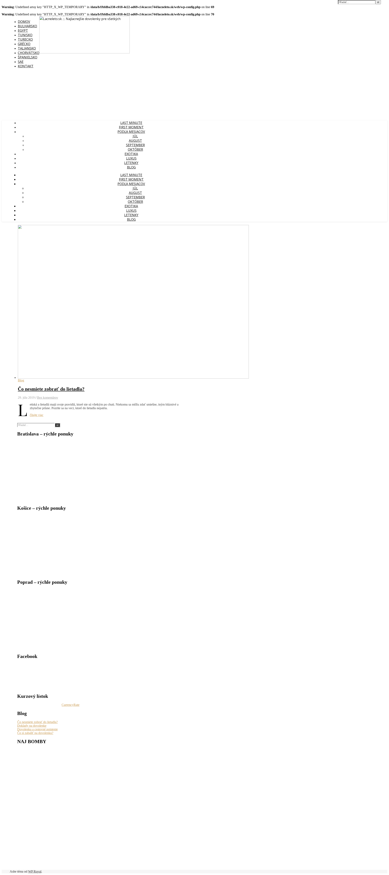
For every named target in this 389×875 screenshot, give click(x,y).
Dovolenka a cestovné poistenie (37, 729)
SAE (21, 61)
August (135, 140)
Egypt (23, 30)
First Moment (131, 127)
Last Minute (131, 123)
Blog (131, 167)
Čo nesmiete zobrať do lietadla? (51, 389)
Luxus (131, 158)
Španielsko (27, 57)
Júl (135, 136)
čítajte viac (36, 415)
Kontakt (25, 66)
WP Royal (34, 871)
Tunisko (25, 35)
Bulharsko (27, 26)
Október (135, 149)
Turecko (25, 39)
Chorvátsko (28, 53)
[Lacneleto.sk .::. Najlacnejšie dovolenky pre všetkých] (84, 52)
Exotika (131, 154)
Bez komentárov (47, 397)
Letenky (131, 163)
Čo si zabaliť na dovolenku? (35, 733)
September (135, 145)
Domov (24, 21)
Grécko (24, 44)
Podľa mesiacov (131, 131)
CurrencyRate (70, 705)
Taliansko (27, 48)
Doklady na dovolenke (31, 725)
